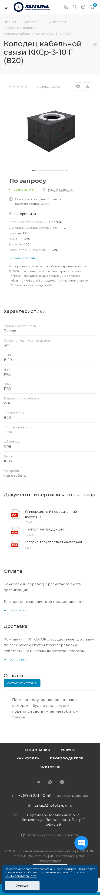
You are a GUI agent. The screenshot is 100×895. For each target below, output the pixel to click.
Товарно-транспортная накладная (53, 542)
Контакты (50, 766)
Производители (66, 758)
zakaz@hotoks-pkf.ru (53, 805)
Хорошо (22, 885)
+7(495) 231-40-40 (35, 796)
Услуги (68, 750)
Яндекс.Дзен (62, 782)
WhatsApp (50, 782)
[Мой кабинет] (83, 7)
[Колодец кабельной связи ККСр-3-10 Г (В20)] (50, 131)
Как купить (28, 758)
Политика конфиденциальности (54, 835)
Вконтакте (38, 782)
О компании (37, 750)
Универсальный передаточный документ (51, 514)
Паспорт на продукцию (45, 529)
